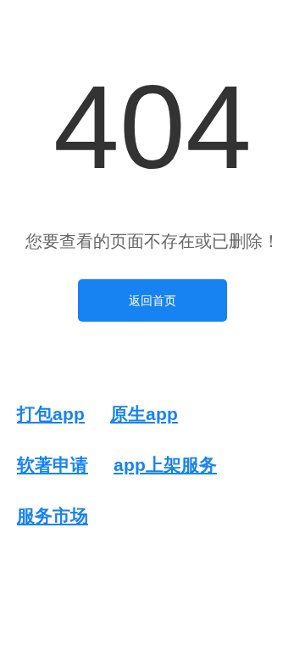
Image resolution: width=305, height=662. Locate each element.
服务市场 (52, 515)
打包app (51, 414)
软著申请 (52, 464)
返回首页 (152, 300)
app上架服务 (165, 464)
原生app (144, 414)
